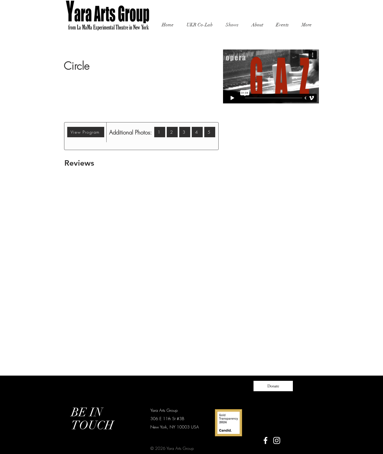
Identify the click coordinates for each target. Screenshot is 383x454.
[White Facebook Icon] (265, 440)
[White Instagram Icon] (276, 440)
